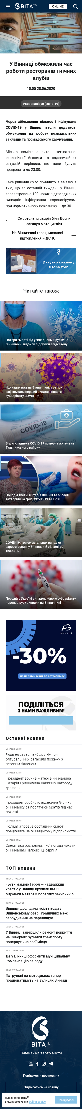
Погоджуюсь (66, 1100)
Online (58, 6)
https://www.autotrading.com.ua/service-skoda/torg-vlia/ (41, 655)
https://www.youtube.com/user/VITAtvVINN (41, 261)
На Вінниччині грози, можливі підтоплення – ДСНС (37, 235)
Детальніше (41, 756)
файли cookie (37, 1101)
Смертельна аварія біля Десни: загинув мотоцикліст (44, 221)
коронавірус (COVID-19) (42, 103)
